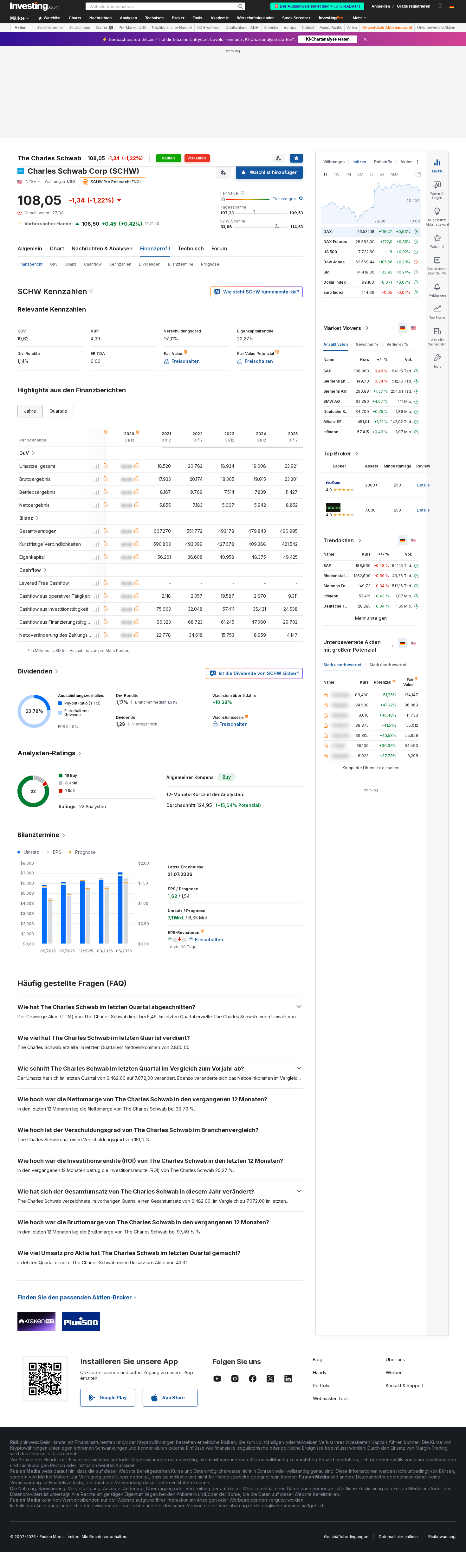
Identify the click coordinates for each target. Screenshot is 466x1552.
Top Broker (337, 453)
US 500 (330, 251)
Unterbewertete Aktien (436, 27)
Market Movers (342, 328)
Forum (219, 248)
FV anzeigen (284, 198)
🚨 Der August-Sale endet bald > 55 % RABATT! (317, 6)
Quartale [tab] (58, 411)
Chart (57, 248)
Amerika (271, 27)
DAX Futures (335, 241)
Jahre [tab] (30, 411)
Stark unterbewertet (342, 664)
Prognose (210, 264)
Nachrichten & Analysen (102, 248)
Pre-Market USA (132, 27)
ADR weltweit (208, 27)
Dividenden (149, 264)
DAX (327, 231)
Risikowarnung (442, 1536)
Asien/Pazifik (331, 27)
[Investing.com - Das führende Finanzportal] (35, 6)
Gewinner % (367, 344)
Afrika (352, 27)
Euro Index (333, 292)
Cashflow (93, 264)
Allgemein (29, 248)
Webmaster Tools (331, 1398)
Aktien (20, 27)
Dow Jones (334, 262)
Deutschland (79, 27)
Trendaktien (338, 540)
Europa (290, 27)
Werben (394, 1372)
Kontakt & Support (405, 1385)
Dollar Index (334, 282)
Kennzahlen (120, 264)
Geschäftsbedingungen (346, 1536)
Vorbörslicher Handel (48, 223)
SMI (326, 272)
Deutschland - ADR (242, 27)
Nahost (308, 27)
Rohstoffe (383, 161)
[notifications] (440, 6)
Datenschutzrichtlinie (398, 1536)
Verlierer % (397, 344)
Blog (317, 1359)
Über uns (395, 1359)
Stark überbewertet (387, 664)
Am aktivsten (335, 344)
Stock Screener (296, 18)
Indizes (359, 161)
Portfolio (322, 1385)
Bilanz (70, 264)
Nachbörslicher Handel (172, 27)
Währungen (334, 161)
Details (423, 485)
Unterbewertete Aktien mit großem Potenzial (352, 646)
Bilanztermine (180, 264)
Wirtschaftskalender (255, 18)
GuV (54, 264)
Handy (320, 1372)
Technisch (191, 248)
